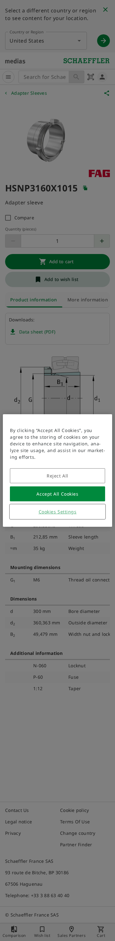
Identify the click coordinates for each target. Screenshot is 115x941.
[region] (57, 470)
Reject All (57, 476)
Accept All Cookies (57, 494)
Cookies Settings (58, 512)
